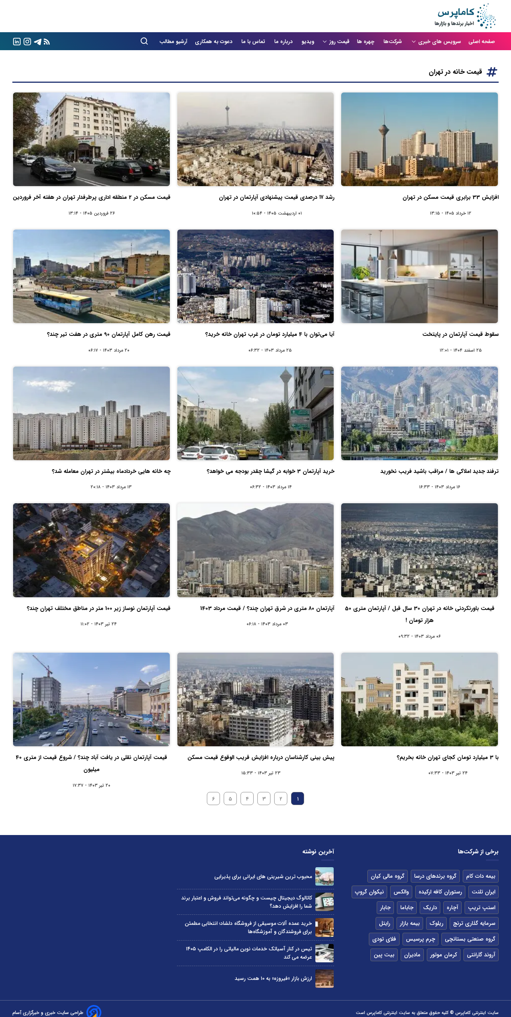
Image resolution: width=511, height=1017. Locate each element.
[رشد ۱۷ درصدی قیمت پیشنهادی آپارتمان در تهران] (256, 139)
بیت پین (384, 954)
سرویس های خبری (439, 41)
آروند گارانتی (481, 954)
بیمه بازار (410, 923)
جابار (385, 907)
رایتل (384, 923)
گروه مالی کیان (387, 876)
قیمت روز (339, 41)
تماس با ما (254, 41)
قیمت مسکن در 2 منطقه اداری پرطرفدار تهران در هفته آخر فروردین (92, 197)
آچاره (452, 907)
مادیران (412, 954)
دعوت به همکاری (214, 41)
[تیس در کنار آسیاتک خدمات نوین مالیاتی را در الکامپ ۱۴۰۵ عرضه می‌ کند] (324, 953)
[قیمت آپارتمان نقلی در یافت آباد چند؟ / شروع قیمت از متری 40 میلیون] (91, 699)
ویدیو (308, 41)
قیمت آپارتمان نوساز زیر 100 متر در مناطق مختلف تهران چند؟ (99, 608)
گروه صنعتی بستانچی (470, 939)
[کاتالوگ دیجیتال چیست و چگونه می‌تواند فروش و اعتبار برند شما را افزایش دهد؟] (324, 901)
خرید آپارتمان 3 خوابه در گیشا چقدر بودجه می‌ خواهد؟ (270, 471)
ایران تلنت (483, 891)
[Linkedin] (16, 41)
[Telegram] (37, 41)
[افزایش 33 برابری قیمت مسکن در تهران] (419, 139)
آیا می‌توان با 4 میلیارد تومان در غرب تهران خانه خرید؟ (269, 334)
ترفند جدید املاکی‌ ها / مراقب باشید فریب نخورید (439, 471)
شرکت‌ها (393, 41)
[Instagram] (27, 41)
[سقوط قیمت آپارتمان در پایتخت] (419, 276)
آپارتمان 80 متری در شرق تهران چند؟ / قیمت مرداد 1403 (267, 608)
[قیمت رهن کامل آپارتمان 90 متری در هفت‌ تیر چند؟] (91, 276)
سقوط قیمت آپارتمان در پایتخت (460, 334)
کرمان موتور (443, 954)
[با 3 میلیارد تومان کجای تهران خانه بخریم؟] (419, 699)
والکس (401, 891)
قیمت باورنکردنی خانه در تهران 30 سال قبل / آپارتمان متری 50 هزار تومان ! (420, 614)
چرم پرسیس (420, 939)
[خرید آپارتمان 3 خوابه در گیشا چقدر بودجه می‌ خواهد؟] (256, 413)
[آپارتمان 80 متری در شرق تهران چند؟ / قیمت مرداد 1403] (256, 550)
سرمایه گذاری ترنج (474, 923)
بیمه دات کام (480, 876)
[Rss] (47, 41)
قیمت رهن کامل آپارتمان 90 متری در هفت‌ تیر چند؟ (109, 334)
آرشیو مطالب (173, 41)
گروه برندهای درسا (435, 876)
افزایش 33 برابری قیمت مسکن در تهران (451, 197)
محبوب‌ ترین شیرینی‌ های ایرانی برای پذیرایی (263, 876)
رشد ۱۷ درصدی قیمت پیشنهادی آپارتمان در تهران (276, 197)
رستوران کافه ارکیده (440, 891)
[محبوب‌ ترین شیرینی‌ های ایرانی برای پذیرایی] (324, 876)
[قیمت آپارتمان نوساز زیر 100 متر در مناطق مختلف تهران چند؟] (91, 550)
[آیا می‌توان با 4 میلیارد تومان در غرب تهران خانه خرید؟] (256, 276)
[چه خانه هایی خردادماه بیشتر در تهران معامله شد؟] (91, 413)
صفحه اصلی (481, 41)
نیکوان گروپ (369, 891)
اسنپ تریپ (481, 907)
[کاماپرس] (465, 16)
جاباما (406, 907)
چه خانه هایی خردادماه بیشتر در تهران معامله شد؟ (111, 471)
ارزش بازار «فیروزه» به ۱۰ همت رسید (273, 978)
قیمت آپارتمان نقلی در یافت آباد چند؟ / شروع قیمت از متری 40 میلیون (91, 763)
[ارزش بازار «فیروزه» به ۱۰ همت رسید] (324, 978)
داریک (430, 907)
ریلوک (436, 923)
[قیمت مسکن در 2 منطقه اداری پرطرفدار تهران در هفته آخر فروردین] (91, 139)
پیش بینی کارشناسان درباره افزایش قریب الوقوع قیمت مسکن (260, 757)
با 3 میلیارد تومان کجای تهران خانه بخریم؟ (448, 757)
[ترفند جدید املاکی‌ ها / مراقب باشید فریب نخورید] (419, 413)
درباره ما (284, 41)
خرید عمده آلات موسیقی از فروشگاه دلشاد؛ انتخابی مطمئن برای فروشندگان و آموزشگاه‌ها (248, 927)
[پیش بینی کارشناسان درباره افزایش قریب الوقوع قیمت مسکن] (256, 699)
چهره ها (366, 41)
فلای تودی (384, 939)
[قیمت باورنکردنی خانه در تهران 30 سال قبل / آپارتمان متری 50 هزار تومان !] (419, 550)
